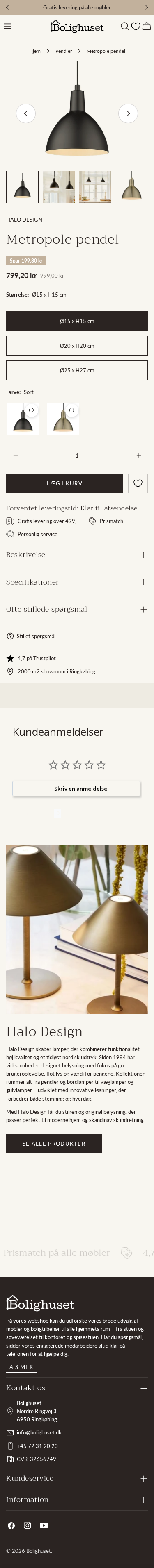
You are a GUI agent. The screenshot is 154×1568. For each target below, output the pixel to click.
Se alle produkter (54, 1143)
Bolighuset (38, 1551)
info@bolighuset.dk (39, 1432)
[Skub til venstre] (26, 113)
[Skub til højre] (128, 113)
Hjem (35, 51)
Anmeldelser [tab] (33, 813)
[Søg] (125, 26)
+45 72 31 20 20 (37, 1446)
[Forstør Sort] (31, 410)
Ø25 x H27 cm (77, 370)
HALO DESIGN (24, 219)
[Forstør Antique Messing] (71, 410)
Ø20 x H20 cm (77, 345)
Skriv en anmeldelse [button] (80, 788)
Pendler (63, 51)
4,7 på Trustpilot (37, 658)
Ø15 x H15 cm (77, 321)
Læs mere (21, 1367)
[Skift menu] (7, 26)
